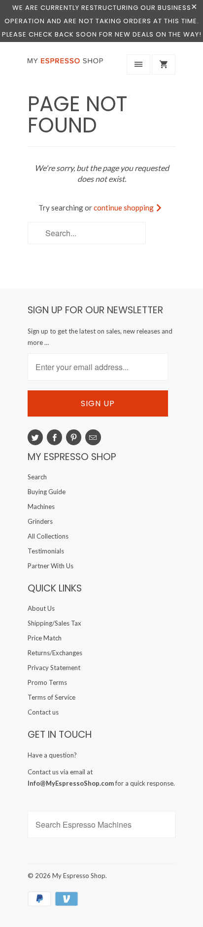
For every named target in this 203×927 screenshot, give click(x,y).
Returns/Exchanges (55, 653)
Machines (41, 506)
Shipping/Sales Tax (54, 623)
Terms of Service (51, 697)
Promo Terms (47, 682)
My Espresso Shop (78, 876)
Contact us (43, 712)
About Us (41, 608)
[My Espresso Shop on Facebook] (54, 437)
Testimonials (46, 551)
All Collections (48, 536)
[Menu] (138, 64)
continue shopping (124, 207)
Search (37, 477)
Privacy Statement (54, 668)
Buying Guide (47, 492)
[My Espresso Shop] (67, 66)
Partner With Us (50, 566)
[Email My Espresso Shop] (93, 437)
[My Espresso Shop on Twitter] (35, 437)
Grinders (40, 521)
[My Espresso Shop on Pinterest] (73, 437)
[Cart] (163, 64)
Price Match (45, 638)
